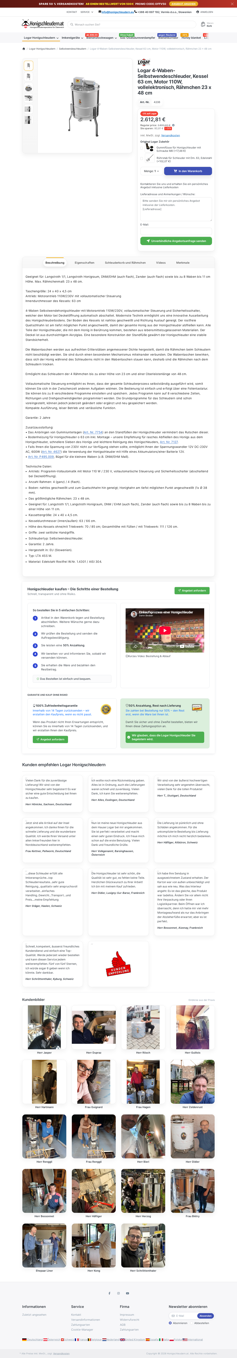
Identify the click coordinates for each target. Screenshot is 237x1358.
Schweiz (69, 1339)
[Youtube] (127, 1293)
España (154, 1339)
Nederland (112, 1339)
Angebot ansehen (184, 3)
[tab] (55, 262)
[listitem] (85, 106)
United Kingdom (135, 1339)
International (195, 1339)
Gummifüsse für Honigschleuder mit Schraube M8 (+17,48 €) (178, 149)
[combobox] (131, 24)
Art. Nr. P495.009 (41, 456)
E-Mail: (144, 224)
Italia (166, 1339)
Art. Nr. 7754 (93, 432)
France (83, 1339)
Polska (178, 1339)
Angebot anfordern (194, 590)
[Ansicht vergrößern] (85, 106)
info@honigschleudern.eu (118, 12)
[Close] (232, 4)
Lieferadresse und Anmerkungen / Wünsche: (167, 194)
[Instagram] (118, 1293)
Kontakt (72, 12)
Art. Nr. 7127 (169, 442)
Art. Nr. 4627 (51, 451)
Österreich (53, 1339)
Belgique (96, 1339)
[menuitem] (41, 38)
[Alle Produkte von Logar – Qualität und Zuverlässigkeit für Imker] (144, 62)
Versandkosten (170, 135)
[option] (28, 65)
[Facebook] (109, 1293)
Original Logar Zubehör (154, 141)
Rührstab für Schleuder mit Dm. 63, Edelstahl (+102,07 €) (184, 159)
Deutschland (35, 1339)
